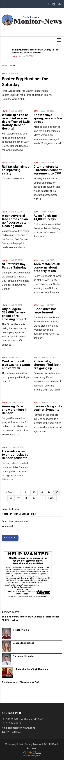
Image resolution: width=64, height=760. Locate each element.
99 (35, 498)
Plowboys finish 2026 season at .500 (20, 682)
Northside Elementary (24, 656)
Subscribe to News (11, 509)
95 (58, 493)
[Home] (32, 19)
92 (35, 492)
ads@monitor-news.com (20, 727)
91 (27, 492)
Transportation (21, 630)
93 (42, 492)
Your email (7, 526)
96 (12, 498)
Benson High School (23, 643)
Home (4, 65)
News (14, 56)
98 (27, 498)
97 (19, 498)
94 (50, 492)
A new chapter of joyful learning (32, 669)
